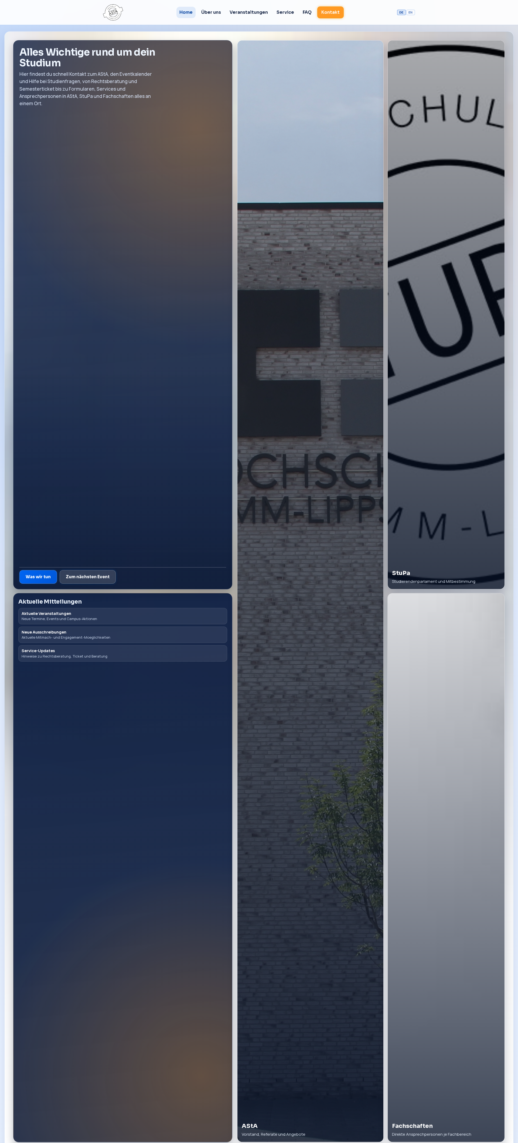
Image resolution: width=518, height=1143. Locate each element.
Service (285, 12)
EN (410, 12)
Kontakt (330, 12)
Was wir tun (38, 576)
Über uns (211, 12)
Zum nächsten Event (88, 576)
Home (186, 12)
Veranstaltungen (249, 12)
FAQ (307, 12)
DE (401, 12)
